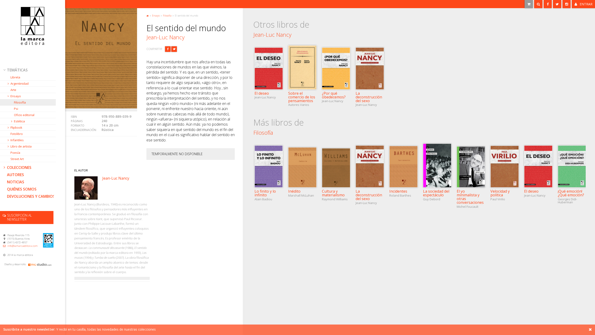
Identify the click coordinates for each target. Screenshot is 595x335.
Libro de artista (21, 146)
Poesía (15, 153)
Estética (19, 121)
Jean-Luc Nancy (165, 37)
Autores (15, 175)
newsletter (19, 217)
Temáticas (17, 70)
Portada (147, 15)
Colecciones (19, 167)
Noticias (15, 182)
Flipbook (16, 127)
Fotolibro (16, 134)
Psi (16, 109)
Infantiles (17, 140)
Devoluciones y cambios (31, 196)
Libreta (15, 77)
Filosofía (20, 102)
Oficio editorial (24, 115)
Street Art (17, 159)
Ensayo (15, 96)
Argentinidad (19, 83)
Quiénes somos (21, 189)
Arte (13, 90)
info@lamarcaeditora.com (22, 246)
